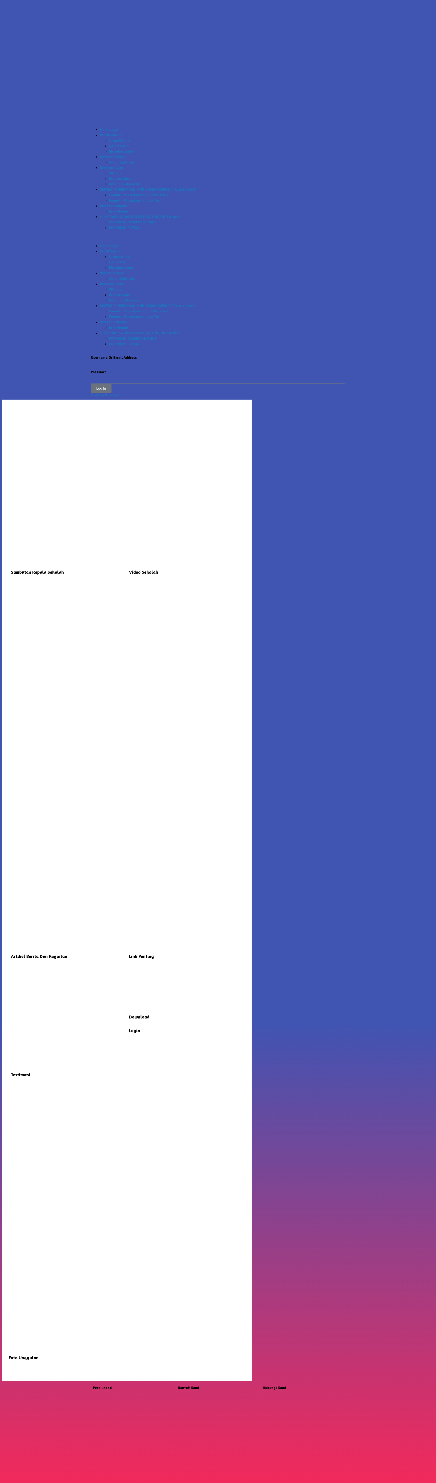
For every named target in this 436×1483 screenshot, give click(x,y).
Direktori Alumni (113, 205)
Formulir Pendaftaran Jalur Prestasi (138, 195)
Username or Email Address (114, 357)
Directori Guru (111, 167)
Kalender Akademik (125, 184)
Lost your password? (106, 395)
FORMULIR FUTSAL (124, 227)
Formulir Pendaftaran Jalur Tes (134, 200)
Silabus (115, 173)
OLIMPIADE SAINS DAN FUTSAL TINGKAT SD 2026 (140, 216)
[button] (218, 236)
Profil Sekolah (112, 135)
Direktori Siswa (113, 156)
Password (99, 372)
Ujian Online (119, 140)
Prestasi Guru (120, 178)
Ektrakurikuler (121, 151)
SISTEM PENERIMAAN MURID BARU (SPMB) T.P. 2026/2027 (148, 189)
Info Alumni (118, 211)
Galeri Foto (118, 145)
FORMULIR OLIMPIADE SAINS (133, 222)
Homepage (109, 129)
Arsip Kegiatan (121, 162)
